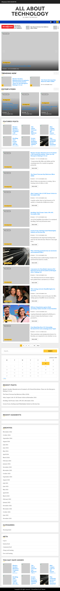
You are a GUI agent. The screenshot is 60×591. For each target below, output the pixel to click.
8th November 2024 (47, 85)
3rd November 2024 (42, 275)
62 (34, 345)
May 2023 (5, 489)
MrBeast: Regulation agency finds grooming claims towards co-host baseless (43, 307)
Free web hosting (8, 553)
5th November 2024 (42, 255)
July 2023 (5, 483)
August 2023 (6, 480)
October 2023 (6, 473)
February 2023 (7, 499)
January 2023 (6, 502)
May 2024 (5, 451)
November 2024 (7, 432)
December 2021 (7, 518)
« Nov (4, 378)
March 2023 (6, 496)
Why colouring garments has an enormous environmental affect (44, 251)
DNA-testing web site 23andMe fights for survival (43, 289)
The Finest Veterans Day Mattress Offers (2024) (17, 66)
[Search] (55, 22)
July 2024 (5, 445)
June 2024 (5, 448)
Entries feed (6, 544)
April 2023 (6, 493)
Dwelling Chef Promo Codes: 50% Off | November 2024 (16, 143)
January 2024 (6, 464)
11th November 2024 (8, 114)
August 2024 (6, 441)
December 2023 (7, 467)
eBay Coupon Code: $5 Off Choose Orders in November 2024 (49, 80)
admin (5, 69)
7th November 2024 (42, 217)
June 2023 (5, 486)
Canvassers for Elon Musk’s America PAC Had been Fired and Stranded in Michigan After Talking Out (43, 270)
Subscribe (57, 22)
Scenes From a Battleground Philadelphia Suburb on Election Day (35, 144)
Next (38, 345)
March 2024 (6, 457)
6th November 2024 (42, 235)
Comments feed (7, 547)
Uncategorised (6, 62)
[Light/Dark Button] (51, 22)
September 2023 (7, 477)
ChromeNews (34, 589)
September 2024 (7, 438)
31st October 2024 (42, 331)
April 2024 (6, 454)
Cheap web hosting (8, 550)
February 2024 (7, 461)
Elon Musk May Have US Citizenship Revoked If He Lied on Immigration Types (43, 328)
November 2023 (7, 470)
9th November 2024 (14, 69)
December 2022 (7, 505)
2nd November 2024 (42, 311)
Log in (4, 540)
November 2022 (7, 509)
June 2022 (5, 515)
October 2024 (6, 435)
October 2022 (6, 512)
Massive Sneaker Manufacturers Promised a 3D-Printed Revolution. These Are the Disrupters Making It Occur (10, 106)
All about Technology (30, 11)
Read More (34, 168)
